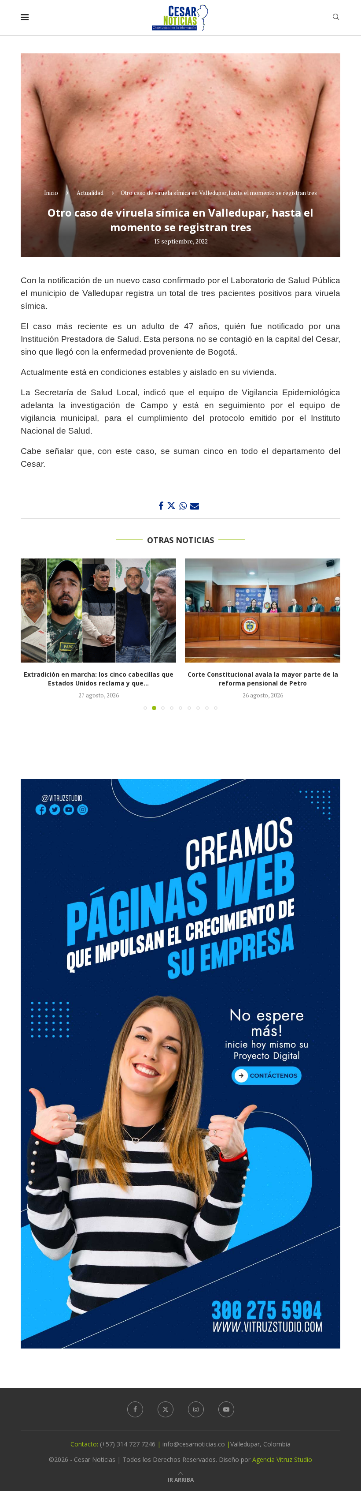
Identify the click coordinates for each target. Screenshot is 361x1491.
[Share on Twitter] (171, 506)
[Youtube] (226, 1409)
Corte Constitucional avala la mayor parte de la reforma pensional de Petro (98, 678)
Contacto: (85, 1444)
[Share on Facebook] (160, 506)
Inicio (51, 193)
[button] (32, 633)
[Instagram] (196, 1409)
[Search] (336, 18)
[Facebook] (135, 1409)
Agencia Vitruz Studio (282, 1459)
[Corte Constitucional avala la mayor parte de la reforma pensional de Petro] (98, 610)
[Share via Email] (194, 506)
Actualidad (90, 193)
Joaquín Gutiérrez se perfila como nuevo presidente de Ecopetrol (263, 678)
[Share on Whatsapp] (183, 506)
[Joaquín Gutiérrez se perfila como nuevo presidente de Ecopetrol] (262, 610)
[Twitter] (165, 1409)
